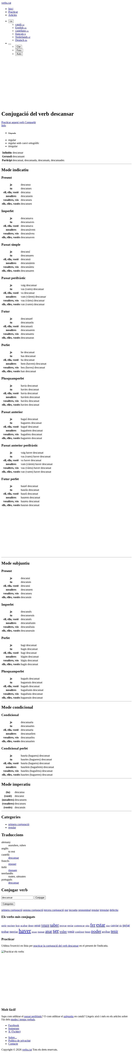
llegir (18, 926)
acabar (24, 925)
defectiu (114, 910)
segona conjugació (33, 910)
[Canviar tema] (9, 44)
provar (63, 925)
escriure (11, 925)
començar (79, 925)
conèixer (79, 931)
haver (25, 931)
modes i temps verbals (23, 1019)
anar (48, 931)
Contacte (13, 1043)
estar (100, 924)
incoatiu (73, 910)
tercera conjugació (54, 910)
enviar (70, 925)
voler (63, 931)
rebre (87, 926)
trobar (5, 931)
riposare (12, 870)
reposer (12, 864)
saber (54, 925)
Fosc (19, 50)
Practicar (13, 11)
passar (41, 931)
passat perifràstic (33, 1016)
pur (66, 910)
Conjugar (40, 897)
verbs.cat (6, 2)
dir (120, 925)
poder (96, 931)
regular (12, 827)
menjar (14, 931)
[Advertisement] (66, 83)
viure (108, 926)
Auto (19, 54)
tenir (114, 931)
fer (92, 924)
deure (31, 925)
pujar (126, 925)
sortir (4, 925)
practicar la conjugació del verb (56, 945)
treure (34, 932)
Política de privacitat (19, 1040)
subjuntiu (69, 1016)
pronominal (84, 910)
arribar (106, 931)
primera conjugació (18, 824)
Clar (19, 46)
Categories (8, 904)
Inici (10, 8)
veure (45, 925)
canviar (115, 925)
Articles (12, 15)
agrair (37, 925)
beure (87, 931)
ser (56, 931)
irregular (104, 910)
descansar (13, 857)
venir (71, 931)
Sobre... (12, 1037)
